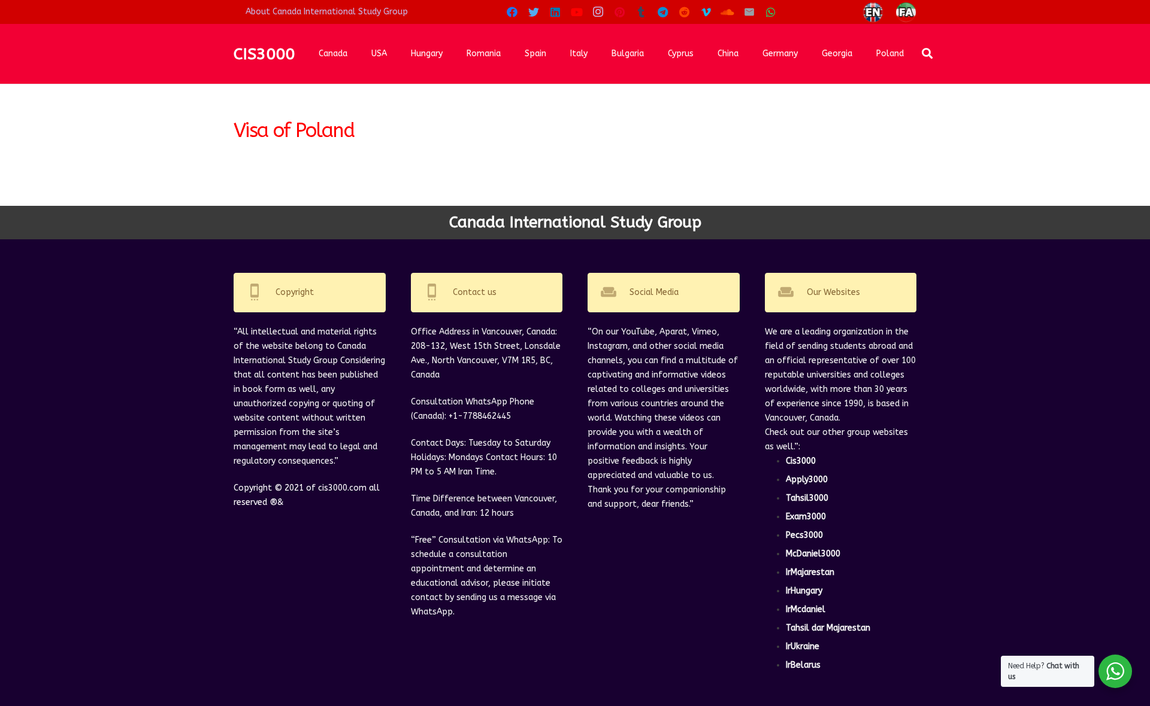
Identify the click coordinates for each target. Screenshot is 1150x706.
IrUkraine (802, 646)
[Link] (872, 12)
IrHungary (804, 591)
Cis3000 (801, 461)
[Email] (749, 12)
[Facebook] (512, 12)
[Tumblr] (641, 12)
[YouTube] (577, 12)
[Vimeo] (706, 12)
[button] (928, 53)
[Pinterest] (620, 12)
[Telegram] (663, 12)
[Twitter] (533, 12)
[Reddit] (684, 12)
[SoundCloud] (728, 12)
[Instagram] (598, 12)
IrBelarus (803, 665)
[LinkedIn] (555, 12)
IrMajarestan (810, 572)
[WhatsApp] (771, 12)
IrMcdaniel (805, 609)
